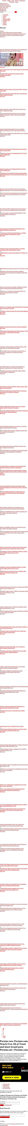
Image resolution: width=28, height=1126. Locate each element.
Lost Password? (8, 1105)
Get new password (5, 1117)
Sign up (14, 1124)
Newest (2, 31)
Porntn (16, 0)
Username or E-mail (5, 1115)
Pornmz (4, 0)
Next (4, 1036)
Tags (4, 17)
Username (2, 1101)
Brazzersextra (6, 1084)
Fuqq (12, 0)
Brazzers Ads (6, 20)
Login (2, 1105)
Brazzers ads (6, 1087)
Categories (5, 14)
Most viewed (10, 32)
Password (2, 1103)
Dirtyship (11, 2)
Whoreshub (6, 1085)
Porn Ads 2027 (6, 1088)
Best (5, 32)
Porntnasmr (22, 0)
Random (20, 32)
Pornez (17, 2)
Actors (4, 16)
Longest (15, 32)
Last (4, 1037)
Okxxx (5, 23)
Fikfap (8, 0)
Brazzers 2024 (6, 19)
